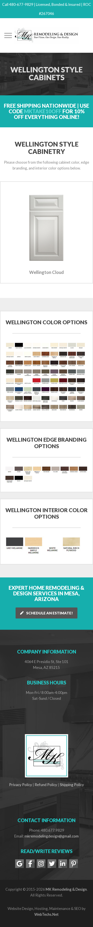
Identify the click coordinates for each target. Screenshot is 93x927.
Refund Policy (46, 784)
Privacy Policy (20, 784)
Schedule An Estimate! (49, 613)
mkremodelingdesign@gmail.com (51, 836)
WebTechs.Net (46, 914)
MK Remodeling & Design (66, 889)
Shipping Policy (72, 784)
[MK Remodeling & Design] (46, 35)
